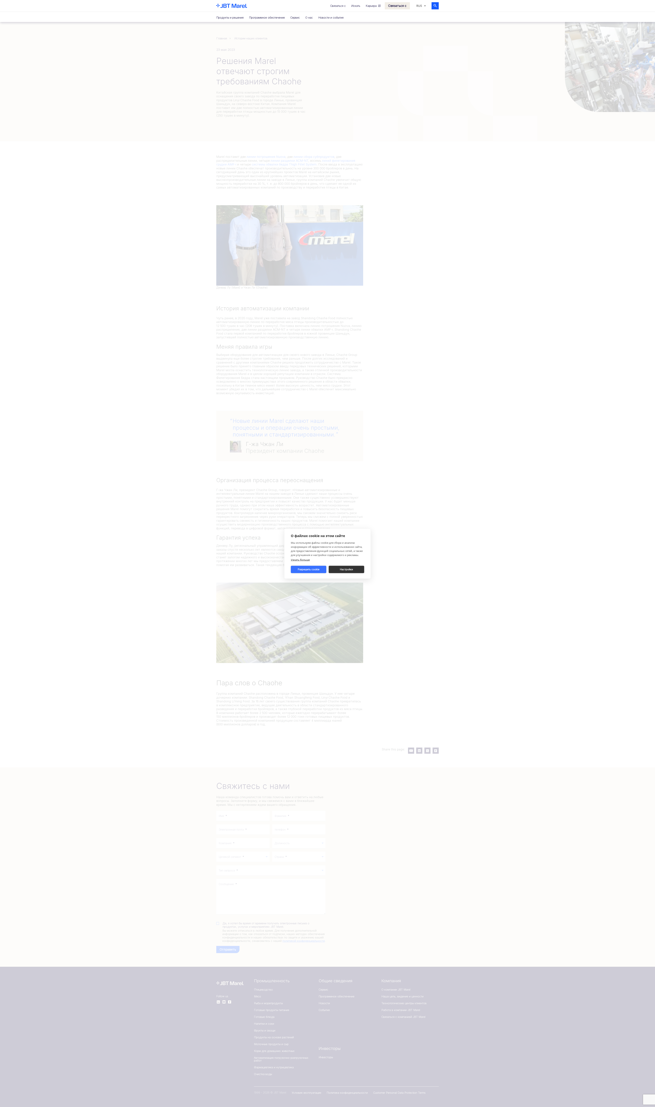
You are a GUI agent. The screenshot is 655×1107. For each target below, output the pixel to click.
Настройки (346, 569)
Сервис (295, 17)
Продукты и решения (230, 17)
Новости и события (331, 17)
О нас (309, 17)
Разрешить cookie (308, 569)
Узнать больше (300, 559)
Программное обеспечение (267, 17)
